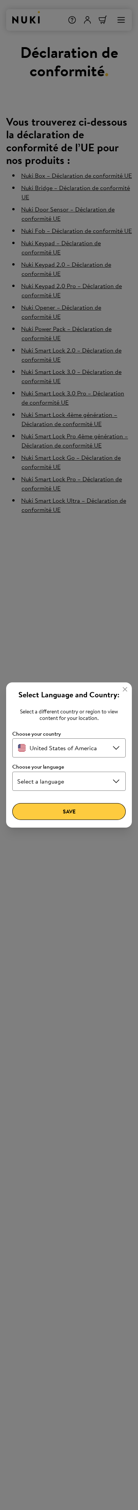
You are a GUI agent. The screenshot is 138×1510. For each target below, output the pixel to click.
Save (69, 811)
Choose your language (38, 767)
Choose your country (36, 734)
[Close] (125, 689)
